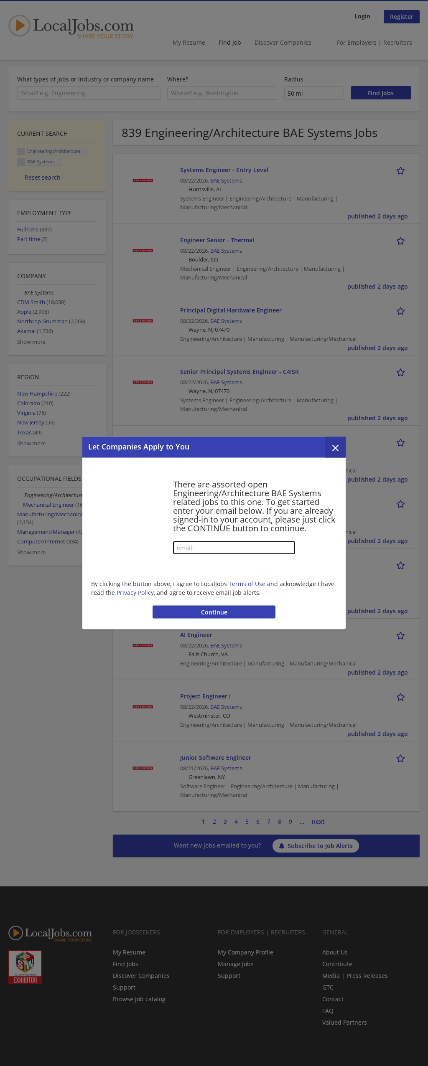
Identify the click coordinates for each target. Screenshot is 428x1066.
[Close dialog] (335, 447)
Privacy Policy (135, 592)
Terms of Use (247, 583)
